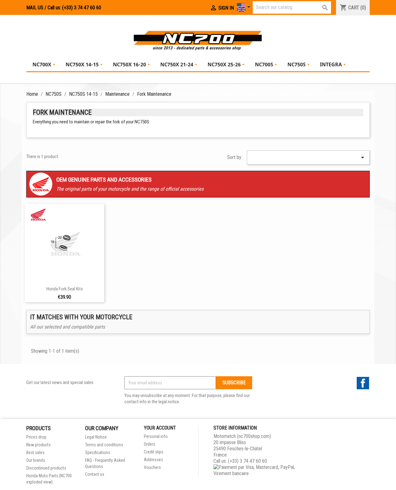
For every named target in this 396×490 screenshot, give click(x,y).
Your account (160, 428)
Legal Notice (96, 437)
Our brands (35, 460)
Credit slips (153, 451)
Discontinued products (46, 468)
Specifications (97, 452)
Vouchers (152, 467)
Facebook (363, 383)
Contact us (94, 474)
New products (38, 444)
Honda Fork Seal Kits (64, 289)
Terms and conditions (104, 444)
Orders (149, 444)
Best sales (35, 452)
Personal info (156, 436)
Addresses (153, 459)
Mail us (34, 8)
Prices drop (36, 437)
